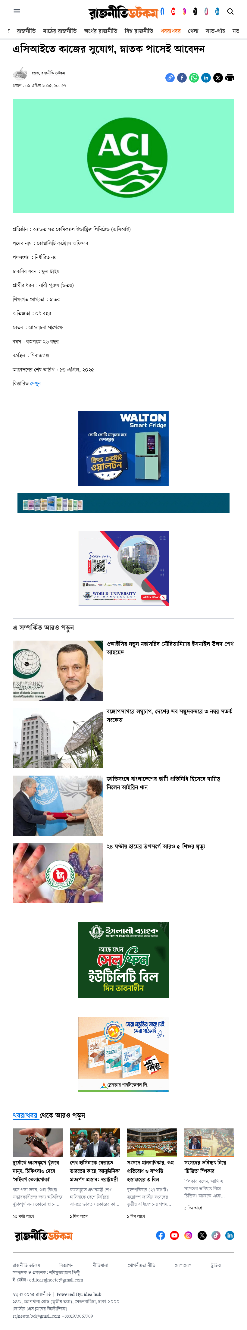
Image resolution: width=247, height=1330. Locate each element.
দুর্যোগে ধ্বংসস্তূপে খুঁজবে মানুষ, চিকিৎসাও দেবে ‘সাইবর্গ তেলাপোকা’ (36, 1171)
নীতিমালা (100, 1266)
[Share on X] (218, 78)
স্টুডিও (216, 1266)
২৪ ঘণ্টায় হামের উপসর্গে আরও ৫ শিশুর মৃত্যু (156, 847)
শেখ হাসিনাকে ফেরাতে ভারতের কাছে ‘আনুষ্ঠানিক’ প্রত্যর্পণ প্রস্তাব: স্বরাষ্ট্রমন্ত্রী (95, 1171)
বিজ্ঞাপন (66, 1266)
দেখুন (35, 384)
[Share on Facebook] (182, 78)
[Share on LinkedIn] (206, 78)
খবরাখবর (25, 1116)
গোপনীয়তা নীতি (141, 1266)
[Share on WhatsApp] (194, 78)
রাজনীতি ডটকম (26, 1266)
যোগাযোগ (183, 1266)
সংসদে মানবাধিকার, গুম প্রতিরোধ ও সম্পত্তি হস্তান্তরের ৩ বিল (150, 1171)
